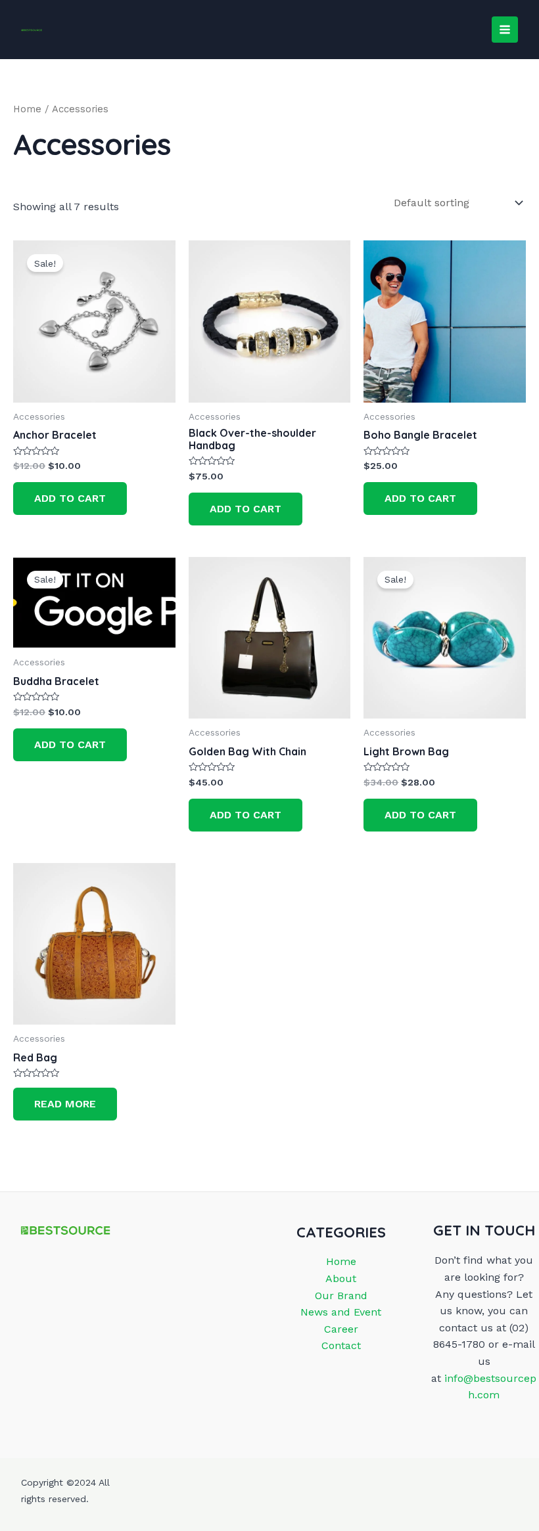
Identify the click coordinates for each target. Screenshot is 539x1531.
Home (27, 109)
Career (341, 1329)
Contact (341, 1345)
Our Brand (341, 1295)
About (340, 1278)
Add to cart (70, 498)
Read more (65, 1104)
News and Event (340, 1312)
